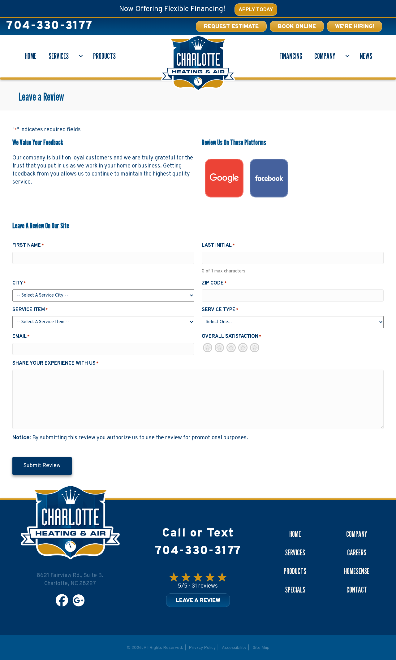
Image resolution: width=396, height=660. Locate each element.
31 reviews (205, 586)
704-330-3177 (49, 26)
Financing (290, 56)
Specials (295, 589)
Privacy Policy (202, 647)
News (366, 56)
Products (104, 56)
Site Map (261, 647)
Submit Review (42, 465)
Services (59, 56)
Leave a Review (198, 600)
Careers (356, 552)
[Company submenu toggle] (347, 56)
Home (31, 56)
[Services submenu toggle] (81, 56)
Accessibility (234, 647)
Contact (356, 589)
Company (324, 56)
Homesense (356, 571)
